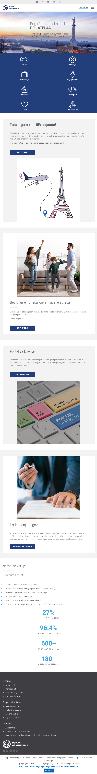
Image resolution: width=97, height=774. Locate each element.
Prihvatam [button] (48, 770)
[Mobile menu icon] (92, 8)
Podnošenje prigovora (14, 710)
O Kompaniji (10, 685)
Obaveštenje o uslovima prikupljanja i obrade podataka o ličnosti (30, 735)
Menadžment (10, 689)
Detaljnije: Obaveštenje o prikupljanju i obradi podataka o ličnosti (48, 766)
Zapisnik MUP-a (11, 714)
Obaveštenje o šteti (12, 707)
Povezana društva (12, 696)
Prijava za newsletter (13, 718)
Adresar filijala (11, 728)
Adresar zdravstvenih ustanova (17, 731)
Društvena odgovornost (14, 693)
